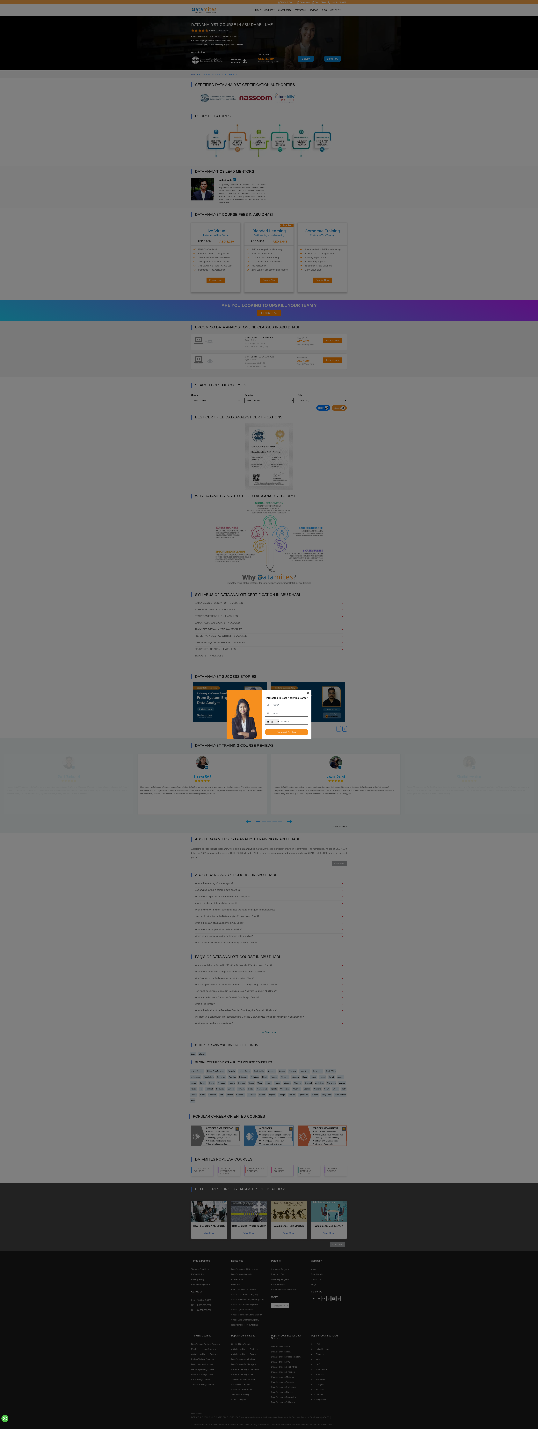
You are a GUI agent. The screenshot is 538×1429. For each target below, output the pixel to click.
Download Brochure (287, 732)
